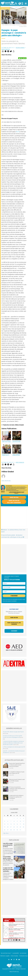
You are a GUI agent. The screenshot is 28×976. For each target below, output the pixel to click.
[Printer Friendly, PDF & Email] (22, 58)
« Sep (4, 833)
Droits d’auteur (14, 956)
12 (4, 824)
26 (4, 829)
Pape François (5, 8)
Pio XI (17, 131)
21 (10, 827)
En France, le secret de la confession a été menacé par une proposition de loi (17, 788)
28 (10, 829)
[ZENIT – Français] (8, 3)
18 (23, 824)
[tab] (8, 920)
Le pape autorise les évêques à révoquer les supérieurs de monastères (16, 797)
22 (14, 827)
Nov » (7, 833)
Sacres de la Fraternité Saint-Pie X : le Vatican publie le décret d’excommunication (17, 765)
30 (17, 829)
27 (7, 829)
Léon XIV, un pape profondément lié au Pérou (8, 845)
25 (23, 827)
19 (4, 827)
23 (17, 827)
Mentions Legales (5, 956)
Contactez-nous (23, 956)
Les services (23, 953)
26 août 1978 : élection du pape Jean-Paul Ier (13, 731)
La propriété (15, 953)
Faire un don (14, 497)
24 (20, 827)
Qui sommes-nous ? (6, 953)
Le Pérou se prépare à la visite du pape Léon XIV (14, 747)
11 (23, 821)
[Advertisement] (14, 518)
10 (20, 821)
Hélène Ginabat (20, 47)
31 (20, 829)
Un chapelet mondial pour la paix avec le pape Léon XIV (16, 772)
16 (17, 824)
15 (14, 824)
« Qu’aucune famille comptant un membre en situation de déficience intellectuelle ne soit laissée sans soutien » (13, 743)
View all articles (6, 480)
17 (20, 824)
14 (10, 824)
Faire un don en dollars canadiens (14, 501)
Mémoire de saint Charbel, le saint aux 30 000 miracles (17, 780)
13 (7, 824)
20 (7, 827)
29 (14, 829)
